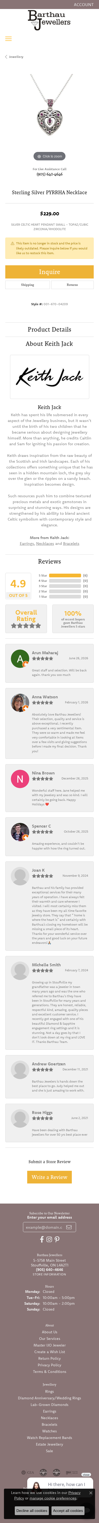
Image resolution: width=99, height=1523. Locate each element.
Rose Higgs (42, 1112)
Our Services (49, 1338)
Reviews (49, 561)
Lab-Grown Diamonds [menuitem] (49, 1404)
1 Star (43, 596)
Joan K (38, 870)
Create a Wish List (49, 1351)
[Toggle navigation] (8, 38)
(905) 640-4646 (50, 174)
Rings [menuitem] (49, 1391)
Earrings (27, 543)
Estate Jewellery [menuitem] (49, 1444)
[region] (49, 118)
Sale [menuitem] (49, 1450)
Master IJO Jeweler (50, 1345)
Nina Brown (43, 773)
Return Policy (49, 1358)
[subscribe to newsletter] (69, 1227)
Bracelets (71, 543)
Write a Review (49, 1177)
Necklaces (45, 543)
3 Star (43, 586)
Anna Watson (45, 696)
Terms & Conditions (49, 1371)
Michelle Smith (46, 964)
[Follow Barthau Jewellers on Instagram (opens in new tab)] (49, 1239)
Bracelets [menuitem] (49, 1424)
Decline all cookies (31, 1510)
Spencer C (41, 826)
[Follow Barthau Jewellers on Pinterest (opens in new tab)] (57, 1239)
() (85, 575)
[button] (83, 4)
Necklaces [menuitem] (49, 1417)
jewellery (16, 57)
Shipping (27, 285)
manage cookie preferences (53, 1498)
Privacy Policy (49, 1365)
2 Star (43, 591)
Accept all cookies (68, 1510)
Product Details (49, 329)
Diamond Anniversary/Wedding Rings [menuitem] (49, 1398)
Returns (72, 285)
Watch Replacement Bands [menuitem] (49, 1437)
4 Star (43, 581)
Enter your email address (49, 1217)
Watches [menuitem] (49, 1431)
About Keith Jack (49, 343)
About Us (49, 1332)
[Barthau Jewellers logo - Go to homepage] (49, 20)
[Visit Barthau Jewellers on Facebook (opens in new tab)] (42, 1239)
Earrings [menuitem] (49, 1411)
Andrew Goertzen (48, 1063)
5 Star (43, 575)
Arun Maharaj (45, 652)
